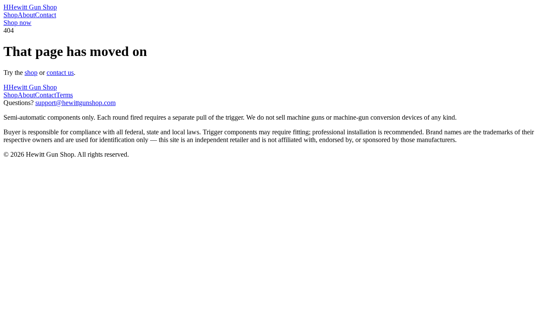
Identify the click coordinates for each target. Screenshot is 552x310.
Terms (64, 95)
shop (31, 72)
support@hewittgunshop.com (75, 102)
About (26, 15)
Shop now (17, 22)
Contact (45, 15)
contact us (60, 72)
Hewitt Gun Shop (30, 7)
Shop (10, 15)
